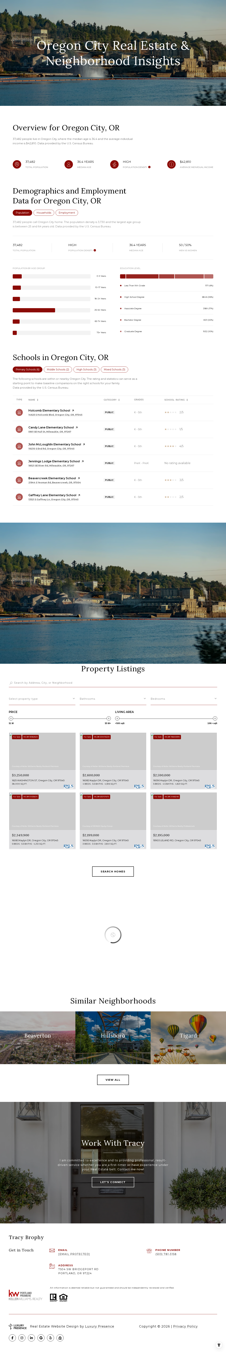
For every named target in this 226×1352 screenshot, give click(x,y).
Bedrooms (158, 698)
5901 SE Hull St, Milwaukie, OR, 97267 (49, 431)
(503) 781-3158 (166, 1254)
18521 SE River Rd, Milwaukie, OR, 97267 (51, 465)
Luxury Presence (99, 1326)
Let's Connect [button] (113, 1182)
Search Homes (113, 871)
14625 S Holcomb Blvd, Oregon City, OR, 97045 (55, 414)
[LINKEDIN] (31, 1337)
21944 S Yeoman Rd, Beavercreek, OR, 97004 (54, 482)
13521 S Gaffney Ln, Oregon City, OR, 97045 (53, 499)
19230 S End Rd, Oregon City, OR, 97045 (51, 448)
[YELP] (50, 1337)
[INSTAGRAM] (21, 1337)
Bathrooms (87, 698)
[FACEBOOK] (12, 1337)
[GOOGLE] (40, 1337)
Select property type (23, 698)
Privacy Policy (185, 1326)
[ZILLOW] (60, 1337)
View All (113, 1079)
